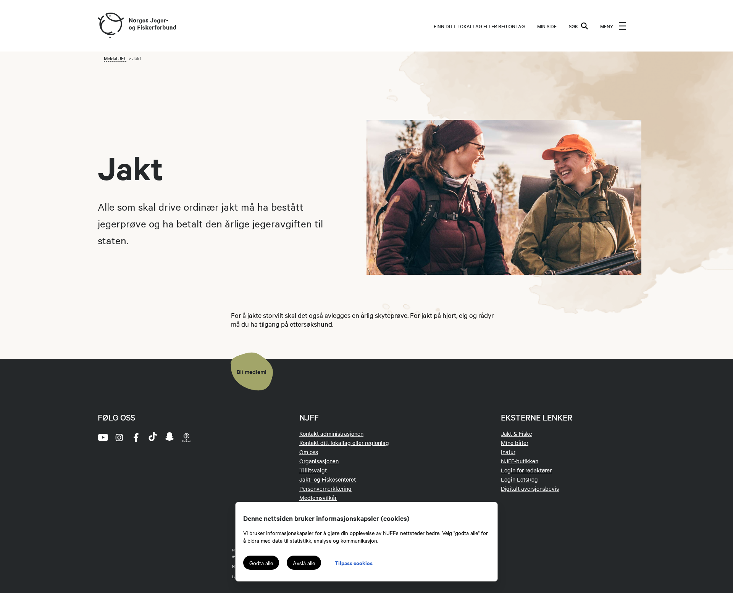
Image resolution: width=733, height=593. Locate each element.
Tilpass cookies (354, 563)
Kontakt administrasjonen (331, 433)
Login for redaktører (526, 470)
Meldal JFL (115, 58)
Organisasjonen (319, 461)
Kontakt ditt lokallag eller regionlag (344, 442)
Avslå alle (304, 563)
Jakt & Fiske (516, 433)
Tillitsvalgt (313, 470)
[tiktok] (152, 437)
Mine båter (514, 442)
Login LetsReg (519, 479)
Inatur (508, 452)
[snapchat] (169, 437)
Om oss (308, 452)
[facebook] (135, 437)
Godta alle (261, 563)
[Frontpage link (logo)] (110, 25)
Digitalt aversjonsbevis (530, 488)
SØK (573, 26)
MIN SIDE (547, 26)
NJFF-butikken (519, 461)
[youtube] (102, 437)
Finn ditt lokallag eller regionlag (479, 26)
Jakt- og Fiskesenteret (327, 479)
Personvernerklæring (325, 488)
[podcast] (186, 437)
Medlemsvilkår (318, 497)
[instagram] (119, 437)
